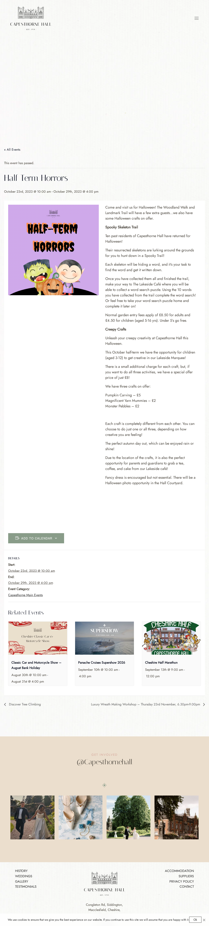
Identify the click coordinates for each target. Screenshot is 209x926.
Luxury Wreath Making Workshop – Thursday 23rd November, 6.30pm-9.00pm (146, 704)
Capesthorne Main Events (25, 595)
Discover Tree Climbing (24, 704)
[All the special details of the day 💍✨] (80, 817)
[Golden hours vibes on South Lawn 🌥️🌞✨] (32, 817)
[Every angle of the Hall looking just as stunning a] (176, 817)
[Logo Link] (30, 17)
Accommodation (179, 871)
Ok (195, 920)
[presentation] (37, 638)
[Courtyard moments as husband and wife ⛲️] (128, 817)
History (21, 871)
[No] (204, 920)
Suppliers (186, 876)
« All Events (12, 149)
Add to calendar (36, 538)
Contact (187, 886)
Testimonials (26, 886)
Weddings (23, 876)
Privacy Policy (181, 881)
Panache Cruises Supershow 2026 (101, 662)
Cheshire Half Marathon (161, 662)
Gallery (21, 881)
